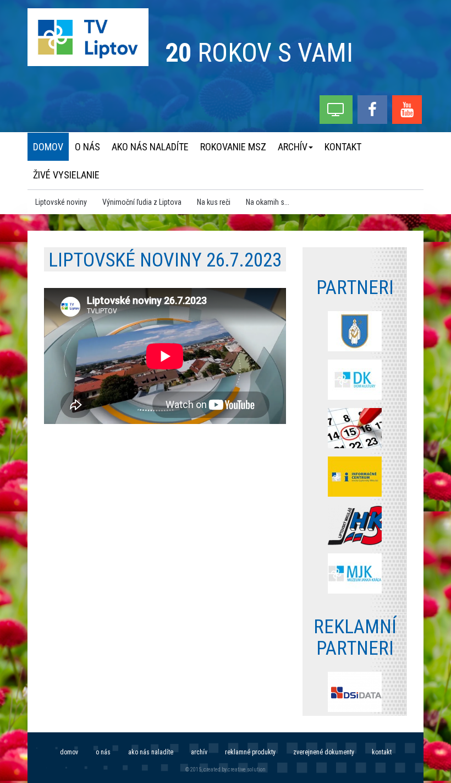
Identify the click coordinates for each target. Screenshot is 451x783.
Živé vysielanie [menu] (66, 175)
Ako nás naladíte (150, 752)
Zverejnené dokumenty (323, 752)
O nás (103, 752)
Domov (69, 752)
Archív (199, 752)
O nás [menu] (87, 147)
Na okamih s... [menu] (267, 202)
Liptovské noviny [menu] (61, 202)
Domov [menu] (48, 147)
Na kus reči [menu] (213, 202)
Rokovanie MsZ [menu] (233, 147)
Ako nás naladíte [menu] (150, 147)
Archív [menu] (292, 147)
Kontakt (382, 752)
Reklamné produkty (250, 752)
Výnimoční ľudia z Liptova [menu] (142, 202)
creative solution (247, 769)
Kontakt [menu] (342, 147)
